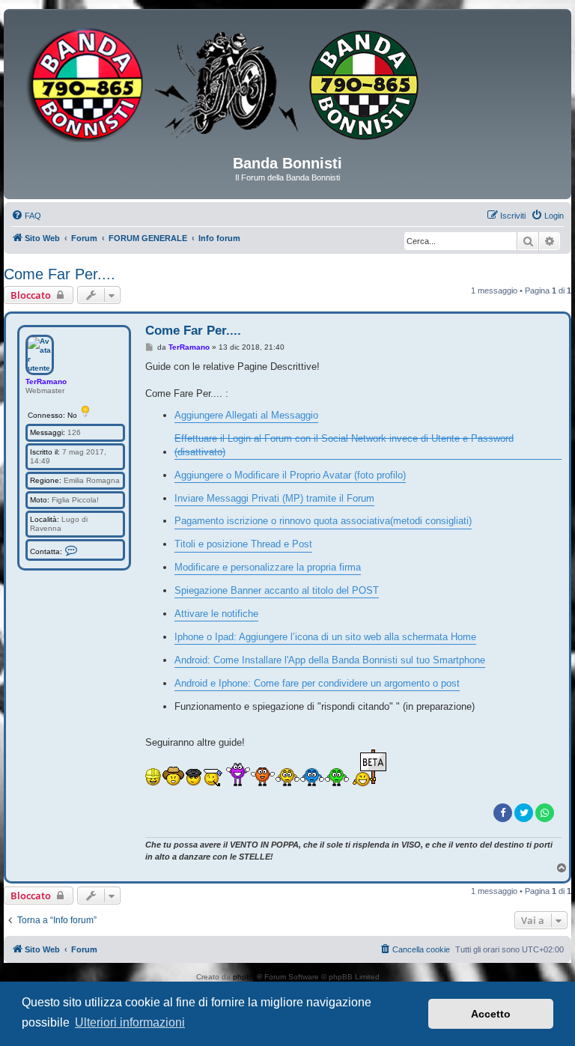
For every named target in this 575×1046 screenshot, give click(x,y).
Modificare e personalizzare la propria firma (267, 567)
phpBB (245, 977)
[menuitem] (26, 216)
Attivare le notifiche (216, 613)
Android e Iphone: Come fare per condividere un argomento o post (317, 683)
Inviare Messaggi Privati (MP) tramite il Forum (274, 498)
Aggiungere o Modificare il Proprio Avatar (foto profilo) (290, 475)
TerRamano (46, 381)
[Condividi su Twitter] (523, 812)
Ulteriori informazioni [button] (130, 1022)
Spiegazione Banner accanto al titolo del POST (276, 590)
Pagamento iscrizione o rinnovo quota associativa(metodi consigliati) (323, 520)
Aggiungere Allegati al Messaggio (246, 415)
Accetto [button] (491, 1014)
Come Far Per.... (59, 274)
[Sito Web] (287, 87)
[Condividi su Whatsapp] (544, 812)
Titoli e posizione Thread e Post (243, 544)
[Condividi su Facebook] (502, 812)
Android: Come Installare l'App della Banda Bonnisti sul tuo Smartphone (329, 660)
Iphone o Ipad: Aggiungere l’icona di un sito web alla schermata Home (325, 636)
